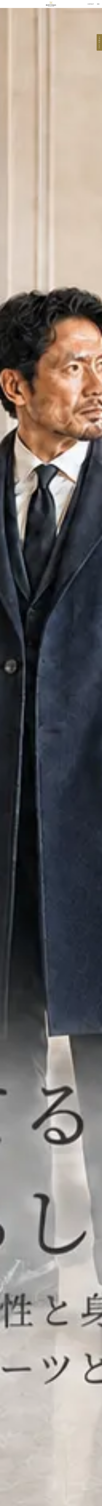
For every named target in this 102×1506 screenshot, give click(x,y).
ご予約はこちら (99, 42)
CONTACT (91, 4)
